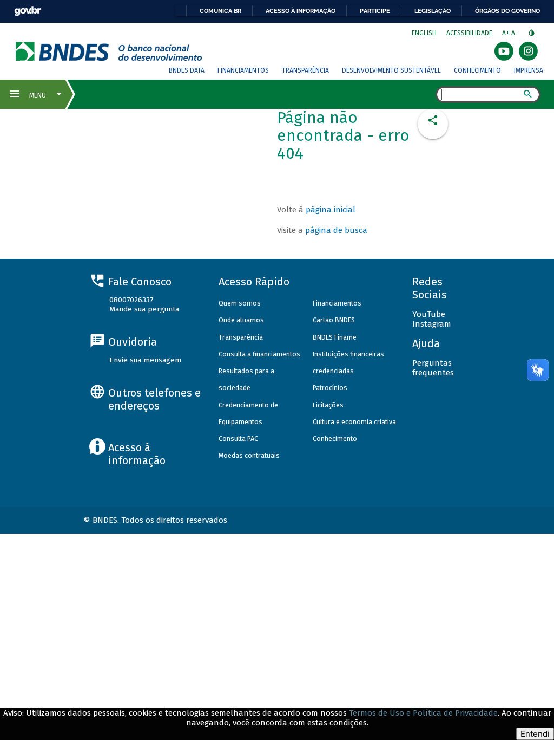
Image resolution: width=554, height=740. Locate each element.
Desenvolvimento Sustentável (391, 70)
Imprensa (528, 70)
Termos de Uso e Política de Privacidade (423, 713)
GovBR (27, 11)
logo (109, 51)
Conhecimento (477, 70)
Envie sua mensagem (145, 360)
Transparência (305, 70)
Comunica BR (220, 11)
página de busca (336, 230)
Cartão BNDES (334, 320)
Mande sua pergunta (144, 309)
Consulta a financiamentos (259, 354)
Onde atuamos (241, 320)
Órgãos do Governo (507, 11)
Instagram (431, 324)
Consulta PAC (238, 438)
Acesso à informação (300, 11)
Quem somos (240, 303)
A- (515, 33)
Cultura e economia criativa (354, 422)
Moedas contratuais (249, 455)
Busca (426, 95)
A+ (506, 33)
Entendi (535, 734)
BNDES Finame (335, 337)
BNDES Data (187, 70)
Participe (375, 11)
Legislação (432, 11)
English (424, 33)
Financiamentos (243, 70)
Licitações (328, 405)
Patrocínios (330, 388)
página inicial (330, 210)
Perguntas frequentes (433, 368)
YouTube (428, 314)
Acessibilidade (469, 33)
